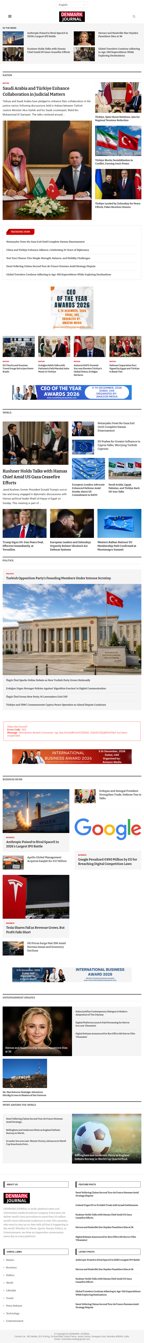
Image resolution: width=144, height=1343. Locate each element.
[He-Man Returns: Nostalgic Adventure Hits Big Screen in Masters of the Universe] (25, 1078)
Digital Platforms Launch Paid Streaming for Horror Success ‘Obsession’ (103, 1024)
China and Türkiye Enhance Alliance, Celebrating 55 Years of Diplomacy (47, 250)
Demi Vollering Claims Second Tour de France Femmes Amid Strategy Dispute (51, 266)
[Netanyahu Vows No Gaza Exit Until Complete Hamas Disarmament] (83, 428)
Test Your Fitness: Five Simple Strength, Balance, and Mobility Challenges (48, 258)
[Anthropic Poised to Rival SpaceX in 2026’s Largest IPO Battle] (13, 38)
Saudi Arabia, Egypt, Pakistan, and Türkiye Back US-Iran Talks (124, 488)
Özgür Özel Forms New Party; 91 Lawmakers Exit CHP (36, 696)
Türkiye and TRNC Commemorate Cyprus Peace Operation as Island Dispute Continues (56, 704)
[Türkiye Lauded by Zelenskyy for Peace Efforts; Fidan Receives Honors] (118, 189)
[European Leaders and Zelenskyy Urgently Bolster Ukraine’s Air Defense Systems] (72, 530)
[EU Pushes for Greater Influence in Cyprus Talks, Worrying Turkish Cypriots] (83, 447)
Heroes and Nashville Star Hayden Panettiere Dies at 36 (104, 1227)
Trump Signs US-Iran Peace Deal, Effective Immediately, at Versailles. (23, 546)
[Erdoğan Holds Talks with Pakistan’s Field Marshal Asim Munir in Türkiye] (54, 354)
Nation (10, 1260)
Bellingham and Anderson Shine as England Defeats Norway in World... (33, 1131)
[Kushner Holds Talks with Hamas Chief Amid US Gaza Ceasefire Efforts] (13, 54)
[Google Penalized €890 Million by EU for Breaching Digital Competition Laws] (108, 838)
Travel (9, 1298)
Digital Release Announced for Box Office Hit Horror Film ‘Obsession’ (105, 1035)
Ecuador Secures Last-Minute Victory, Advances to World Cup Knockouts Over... (36, 1142)
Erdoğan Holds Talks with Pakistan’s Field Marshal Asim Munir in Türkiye (53, 368)
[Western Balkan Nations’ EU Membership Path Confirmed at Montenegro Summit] (119, 530)
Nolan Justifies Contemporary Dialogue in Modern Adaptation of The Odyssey (101, 1013)
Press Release (14, 1305)
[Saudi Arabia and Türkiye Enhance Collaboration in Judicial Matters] (47, 151)
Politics (10, 1275)
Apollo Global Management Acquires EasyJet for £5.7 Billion (47, 859)
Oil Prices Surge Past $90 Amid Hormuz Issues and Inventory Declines (46, 947)
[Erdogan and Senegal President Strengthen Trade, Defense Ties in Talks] (85, 796)
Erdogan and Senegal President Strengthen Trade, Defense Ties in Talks (120, 794)
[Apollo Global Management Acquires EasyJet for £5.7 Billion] (13, 863)
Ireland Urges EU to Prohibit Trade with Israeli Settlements (107, 1205)
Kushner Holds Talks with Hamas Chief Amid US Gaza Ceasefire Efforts (35, 477)
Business (11, 1267)
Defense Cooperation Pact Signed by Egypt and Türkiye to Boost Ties (124, 368)
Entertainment (14, 1321)
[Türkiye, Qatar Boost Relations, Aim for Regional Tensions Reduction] (118, 102)
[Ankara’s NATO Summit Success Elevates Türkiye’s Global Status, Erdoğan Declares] (90, 356)
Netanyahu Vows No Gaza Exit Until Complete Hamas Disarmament (45, 241)
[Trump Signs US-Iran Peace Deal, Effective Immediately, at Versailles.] (25, 530)
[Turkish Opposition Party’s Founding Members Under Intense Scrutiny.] (72, 622)
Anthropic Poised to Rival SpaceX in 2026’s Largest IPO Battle (108, 1260)
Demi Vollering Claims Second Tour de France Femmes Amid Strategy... (34, 1120)
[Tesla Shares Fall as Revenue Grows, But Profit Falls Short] (36, 906)
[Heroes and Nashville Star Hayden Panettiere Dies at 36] (84, 38)
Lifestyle (11, 1290)
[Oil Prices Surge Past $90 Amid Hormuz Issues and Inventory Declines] (13, 948)
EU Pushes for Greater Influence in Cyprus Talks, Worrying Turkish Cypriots (119, 445)
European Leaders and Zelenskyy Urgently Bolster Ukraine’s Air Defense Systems (70, 546)
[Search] (134, 16)
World (9, 1282)
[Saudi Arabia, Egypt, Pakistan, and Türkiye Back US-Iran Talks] (125, 475)
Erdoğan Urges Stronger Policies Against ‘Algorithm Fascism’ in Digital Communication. (56, 688)
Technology (12, 1313)
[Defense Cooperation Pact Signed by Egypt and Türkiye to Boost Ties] (125, 354)
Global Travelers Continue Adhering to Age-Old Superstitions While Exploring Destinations (119, 52)
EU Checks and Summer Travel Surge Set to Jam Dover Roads (18, 368)
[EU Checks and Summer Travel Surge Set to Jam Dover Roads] (19, 354)
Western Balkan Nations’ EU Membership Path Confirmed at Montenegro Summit (116, 546)
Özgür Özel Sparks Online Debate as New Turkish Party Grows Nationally (48, 680)
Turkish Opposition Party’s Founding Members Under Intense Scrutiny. (58, 578)
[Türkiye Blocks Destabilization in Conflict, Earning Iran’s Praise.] (118, 145)
